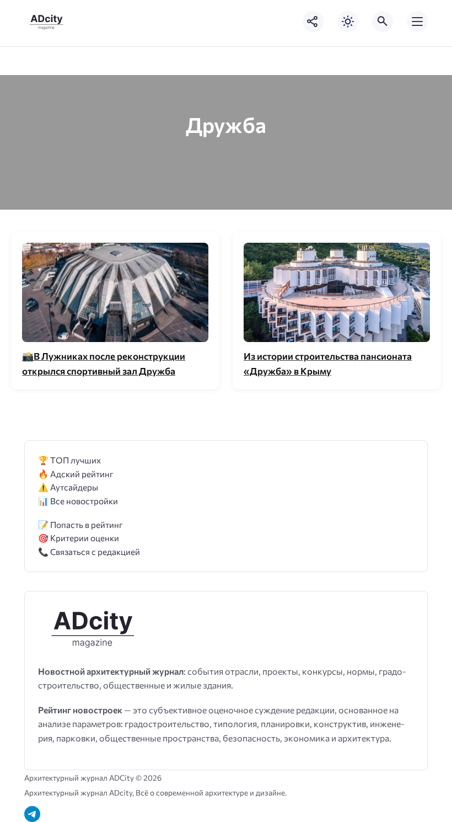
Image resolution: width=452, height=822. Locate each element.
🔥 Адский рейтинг (76, 473)
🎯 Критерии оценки (78, 537)
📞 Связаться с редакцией (89, 551)
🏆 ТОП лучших (69, 460)
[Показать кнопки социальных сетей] (313, 21)
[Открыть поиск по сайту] (382, 21)
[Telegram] (32, 814)
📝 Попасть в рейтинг (80, 524)
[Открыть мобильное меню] (417, 21)
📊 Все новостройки (78, 500)
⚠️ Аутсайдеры (68, 487)
